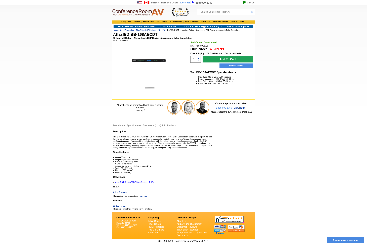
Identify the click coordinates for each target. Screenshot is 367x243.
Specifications (134, 125)
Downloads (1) (150, 125)
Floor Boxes (162, 22)
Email (243, 108)
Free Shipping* (197, 53)
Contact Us (183, 235)
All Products (154, 232)
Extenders (205, 22)
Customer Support (187, 217)
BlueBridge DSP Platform (146, 30)
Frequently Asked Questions (192, 232)
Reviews (171, 125)
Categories (126, 22)
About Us (182, 221)
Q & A (162, 125)
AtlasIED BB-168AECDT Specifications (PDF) (134, 182)
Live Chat (185, 2)
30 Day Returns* (215, 53)
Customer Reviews (187, 226)
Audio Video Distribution (189, 224)
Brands (137, 22)
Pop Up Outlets (156, 229)
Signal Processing (127, 30)
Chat (236, 108)
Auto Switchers (192, 22)
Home (115, 30)
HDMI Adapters (237, 22)
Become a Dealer (169, 2)
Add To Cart (228, 59)
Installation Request (187, 229)
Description (119, 125)
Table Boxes (148, 22)
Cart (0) (250, 2)
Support (155, 2)
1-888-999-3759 (224, 108)
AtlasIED (161, 30)
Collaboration (176, 22)
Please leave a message (345, 240)
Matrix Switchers (220, 22)
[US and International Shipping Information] (143, 2)
